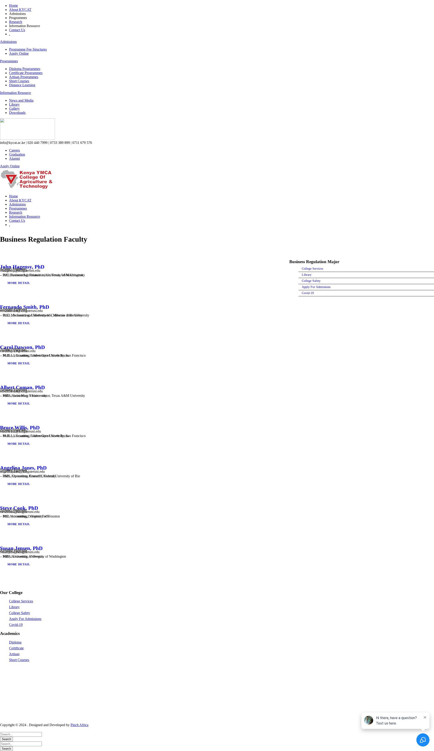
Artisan (14, 654)
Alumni (14, 158)
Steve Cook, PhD (19, 508)
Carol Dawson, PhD (22, 347)
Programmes (9, 61)
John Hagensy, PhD (22, 267)
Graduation (17, 154)
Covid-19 (16, 625)
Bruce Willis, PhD (20, 427)
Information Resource (15, 93)
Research (15, 22)
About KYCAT (20, 10)
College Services (21, 601)
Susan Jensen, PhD (21, 548)
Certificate (16, 648)
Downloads (17, 113)
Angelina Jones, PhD (23, 468)
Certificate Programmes (25, 73)
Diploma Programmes (24, 69)
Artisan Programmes (23, 77)
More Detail (18, 283)
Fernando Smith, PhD (24, 307)
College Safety (19, 613)
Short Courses (19, 81)
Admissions (8, 42)
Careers (14, 150)
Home (13, 5)
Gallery (14, 108)
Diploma (15, 642)
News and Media (21, 100)
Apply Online (19, 53)
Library (14, 104)
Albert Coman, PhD (22, 387)
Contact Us (17, 30)
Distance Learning (22, 85)
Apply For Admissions (25, 619)
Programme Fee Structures (28, 49)
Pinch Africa (79, 725)
